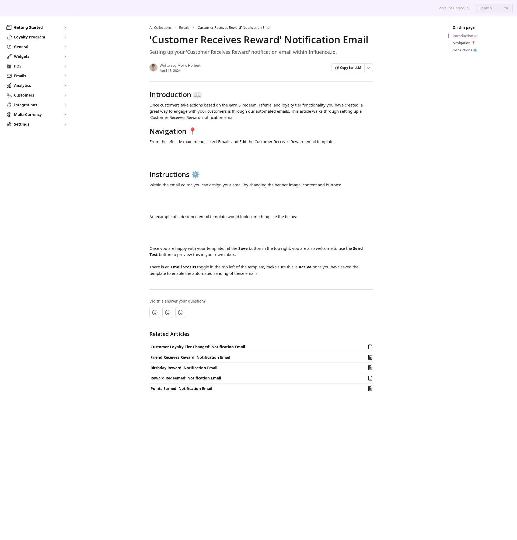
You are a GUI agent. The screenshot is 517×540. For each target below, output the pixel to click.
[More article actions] (368, 67)
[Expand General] (65, 47)
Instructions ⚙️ (465, 50)
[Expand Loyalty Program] (65, 37)
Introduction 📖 (465, 35)
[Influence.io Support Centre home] (5, 8)
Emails (184, 27)
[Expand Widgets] (65, 56)
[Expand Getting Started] (65, 27)
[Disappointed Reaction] (154, 312)
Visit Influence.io (454, 7)
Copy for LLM (350, 67)
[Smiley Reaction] (180, 312)
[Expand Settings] (65, 124)
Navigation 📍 (464, 42)
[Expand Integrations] (65, 105)
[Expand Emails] (65, 76)
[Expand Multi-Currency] (65, 114)
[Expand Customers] (65, 95)
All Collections (160, 27)
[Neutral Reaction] (167, 312)
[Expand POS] (65, 66)
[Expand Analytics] (65, 85)
